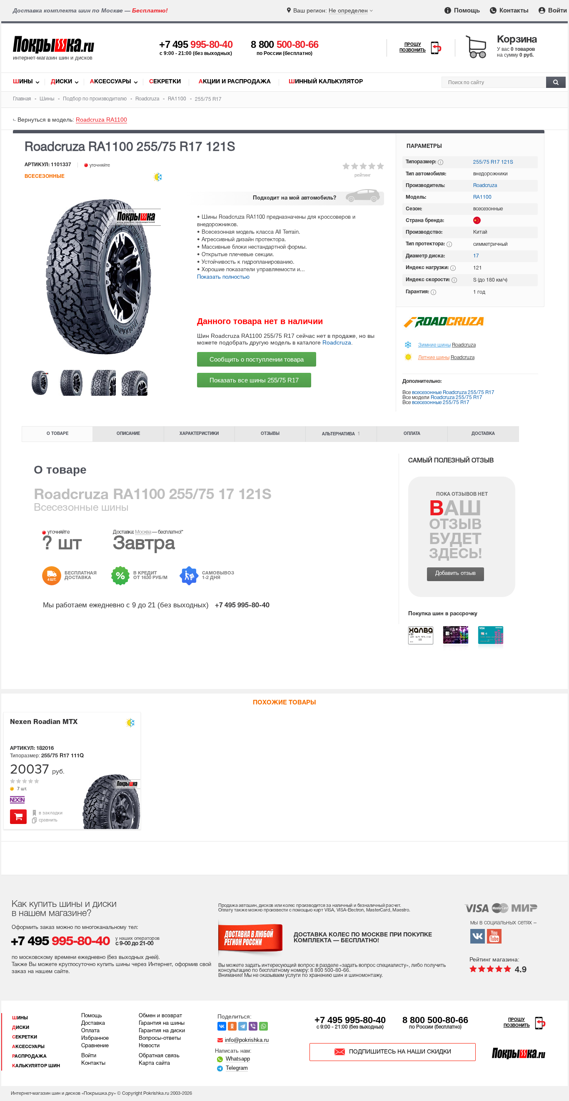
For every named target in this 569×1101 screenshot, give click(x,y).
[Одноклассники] (232, 1026)
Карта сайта (154, 1063)
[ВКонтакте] (221, 1026)
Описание (128, 434)
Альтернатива (341, 434)
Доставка (483, 434)
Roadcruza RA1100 (101, 119)
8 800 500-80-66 (435, 1020)
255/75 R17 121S (493, 162)
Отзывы (270, 434)
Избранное (95, 1038)
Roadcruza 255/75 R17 (456, 397)
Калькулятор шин (36, 1066)
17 (476, 256)
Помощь (466, 10)
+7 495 (195, 44)
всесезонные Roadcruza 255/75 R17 (453, 392)
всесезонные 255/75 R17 (440, 402)
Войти (557, 10)
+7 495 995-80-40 (350, 1020)
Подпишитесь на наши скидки (400, 1052)
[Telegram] (242, 1026)
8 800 (285, 44)
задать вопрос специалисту (374, 965)
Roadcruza (336, 342)
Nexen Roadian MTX (43, 722)
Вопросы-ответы (160, 1038)
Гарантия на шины (162, 1023)
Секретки (165, 82)
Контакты (513, 10)
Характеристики (199, 434)
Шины (23, 82)
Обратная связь (159, 1056)
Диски (61, 82)
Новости (149, 1046)
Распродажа (29, 1056)
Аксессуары (110, 82)
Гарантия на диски (162, 1031)
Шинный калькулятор (326, 82)
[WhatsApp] (263, 1026)
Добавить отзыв (455, 573)
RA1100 (482, 197)
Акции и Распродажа (235, 82)
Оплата (412, 434)
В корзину (18, 816)
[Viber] (253, 1026)
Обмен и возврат (160, 1016)
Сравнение (95, 1046)
